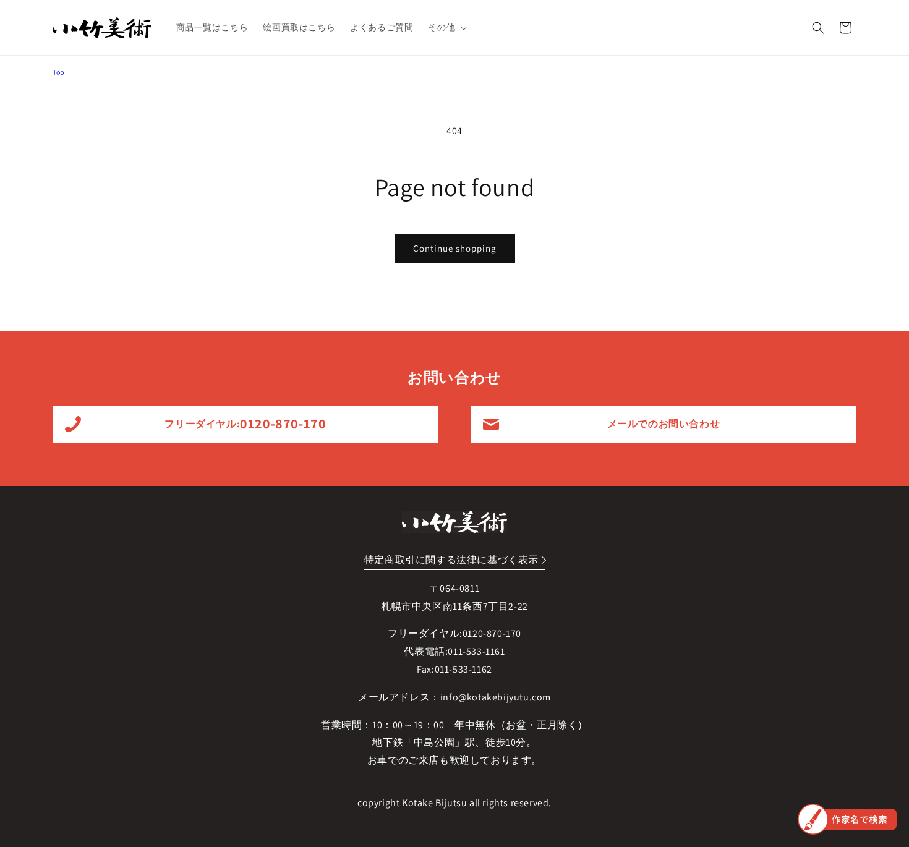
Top (59, 72)
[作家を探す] (847, 819)
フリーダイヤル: (245, 423)
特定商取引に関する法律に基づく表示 (451, 559)
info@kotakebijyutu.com (495, 697)
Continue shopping (455, 248)
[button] (446, 27)
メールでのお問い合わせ (663, 423)
